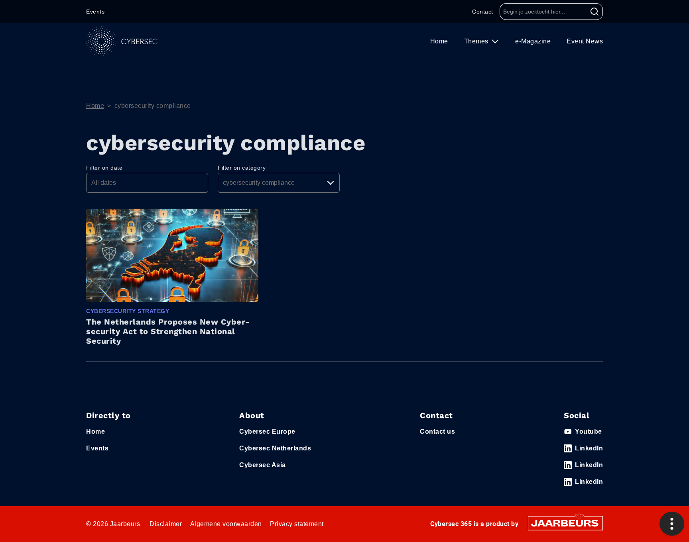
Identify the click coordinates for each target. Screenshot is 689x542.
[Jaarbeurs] (565, 522)
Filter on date (104, 167)
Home (439, 41)
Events (95, 11)
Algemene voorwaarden (226, 523)
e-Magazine (533, 41)
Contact (482, 11)
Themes (477, 41)
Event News (585, 41)
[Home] (122, 41)
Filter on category (242, 167)
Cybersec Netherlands (275, 448)
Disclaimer (166, 523)
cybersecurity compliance (152, 105)
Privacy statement (297, 523)
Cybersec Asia (262, 465)
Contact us (437, 431)
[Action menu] (671, 524)
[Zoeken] (595, 11)
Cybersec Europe (267, 431)
